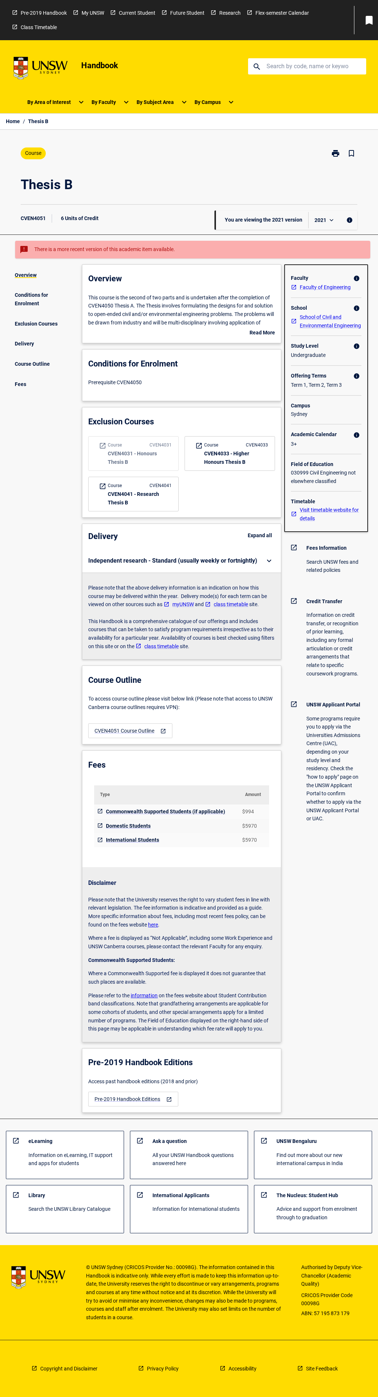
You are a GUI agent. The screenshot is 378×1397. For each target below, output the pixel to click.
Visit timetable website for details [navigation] (329, 514)
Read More (262, 333)
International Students (132, 840)
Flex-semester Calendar (282, 13)
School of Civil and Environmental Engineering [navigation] (330, 321)
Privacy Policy (163, 1369)
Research (230, 13)
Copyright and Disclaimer (68, 1369)
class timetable (231, 604)
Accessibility (242, 1369)
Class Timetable (39, 27)
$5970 (249, 826)
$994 (248, 811)
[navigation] (130, 731)
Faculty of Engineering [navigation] (325, 287)
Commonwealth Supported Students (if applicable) (165, 811)
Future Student (187, 13)
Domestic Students (128, 826)
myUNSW (183, 604)
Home (13, 121)
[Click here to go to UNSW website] (40, 69)
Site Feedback (322, 1369)
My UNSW (93, 13)
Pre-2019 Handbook (44, 13)
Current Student (137, 13)
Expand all (260, 535)
